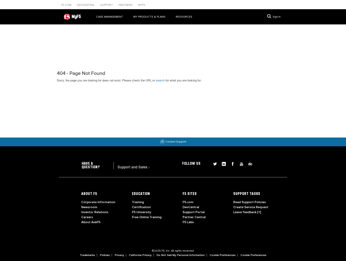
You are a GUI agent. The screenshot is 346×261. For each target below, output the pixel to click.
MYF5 (141, 5)
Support (107, 5)
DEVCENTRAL (86, 5)
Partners (126, 5)
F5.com (66, 5)
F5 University (141, 212)
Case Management (109, 16)
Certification (141, 207)
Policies (105, 255)
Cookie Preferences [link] (222, 255)
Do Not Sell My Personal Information (181, 255)
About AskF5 (90, 222)
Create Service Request (250, 207)
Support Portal (194, 212)
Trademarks (87, 255)
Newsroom (89, 207)
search (160, 80)
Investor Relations (94, 212)
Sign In (277, 16)
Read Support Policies (249, 202)
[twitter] (213, 163)
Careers (87, 217)
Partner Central (194, 217)
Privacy (119, 255)
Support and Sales (134, 167)
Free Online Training (147, 217)
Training (138, 202)
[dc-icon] (248, 163)
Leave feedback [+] (247, 212)
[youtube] (239, 163)
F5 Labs (188, 222)
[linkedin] (222, 163)
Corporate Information (98, 202)
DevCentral (191, 207)
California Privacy (140, 255)
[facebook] (231, 163)
